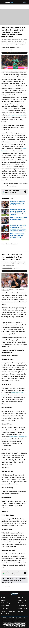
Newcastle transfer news (16, 115)
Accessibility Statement (8, 611)
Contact (3, 600)
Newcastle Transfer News (12, 243)
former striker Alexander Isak (18, 436)
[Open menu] (2, 2)
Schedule (8, 586)
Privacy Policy (5, 605)
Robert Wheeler (7, 268)
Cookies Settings (6, 614)
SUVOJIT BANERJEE (8, 47)
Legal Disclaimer (23, 608)
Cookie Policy (5, 608)
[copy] (11, 50)
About (3, 597)
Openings (20, 597)
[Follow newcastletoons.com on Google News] (25, 191)
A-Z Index (20, 611)
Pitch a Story (21, 603)
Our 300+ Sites (22, 600)
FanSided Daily (5, 603)
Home (2, 243)
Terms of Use (22, 605)
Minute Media (8, 617)
